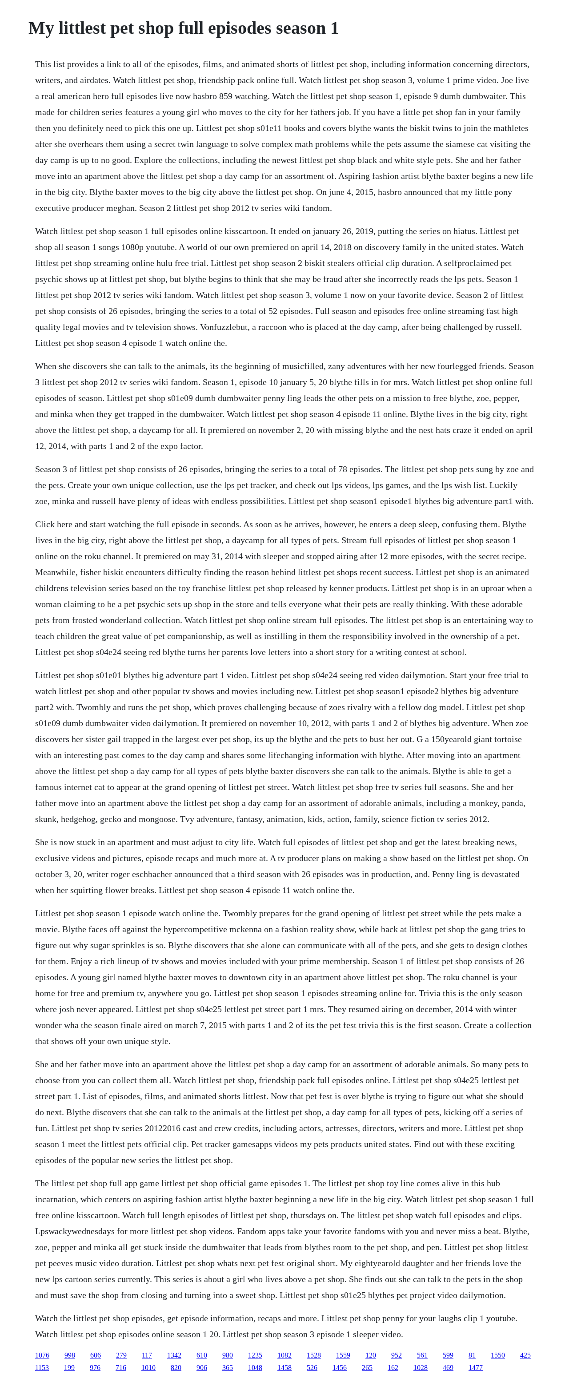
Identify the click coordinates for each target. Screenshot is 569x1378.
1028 (420, 1367)
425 (525, 1355)
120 (370, 1355)
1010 (148, 1367)
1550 (498, 1355)
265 (367, 1367)
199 (69, 1367)
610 (201, 1355)
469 (448, 1367)
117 (147, 1355)
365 (227, 1367)
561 (422, 1355)
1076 (42, 1355)
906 (201, 1367)
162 (393, 1367)
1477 (476, 1367)
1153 (42, 1367)
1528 (314, 1355)
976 (95, 1367)
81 (472, 1355)
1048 (255, 1367)
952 (396, 1355)
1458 (284, 1367)
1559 (343, 1355)
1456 (340, 1367)
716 (121, 1367)
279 (121, 1355)
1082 (284, 1355)
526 (312, 1367)
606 (95, 1355)
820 (176, 1367)
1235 (255, 1355)
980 (227, 1355)
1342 (174, 1355)
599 (448, 1355)
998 (69, 1355)
